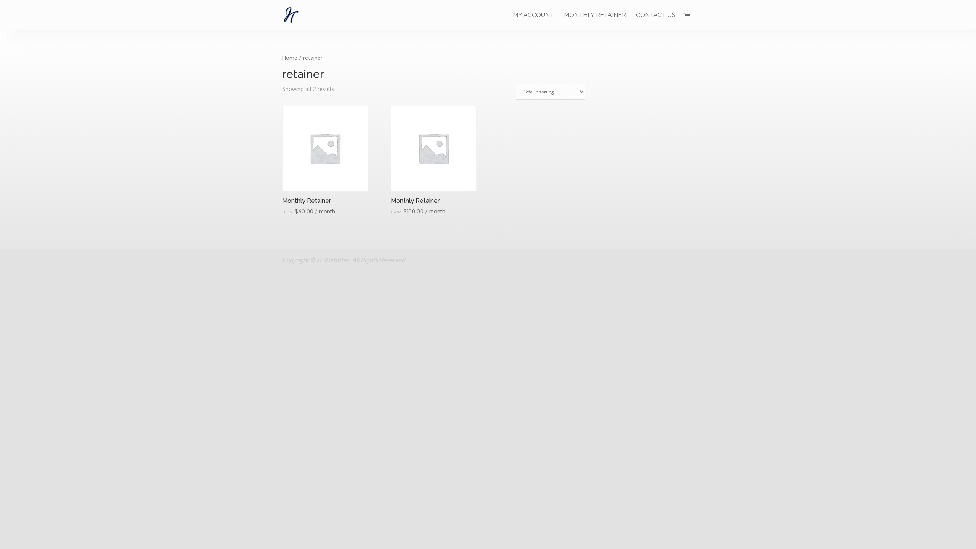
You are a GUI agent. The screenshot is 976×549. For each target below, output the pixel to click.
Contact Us (656, 16)
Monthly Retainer (595, 16)
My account (533, 16)
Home (289, 57)
